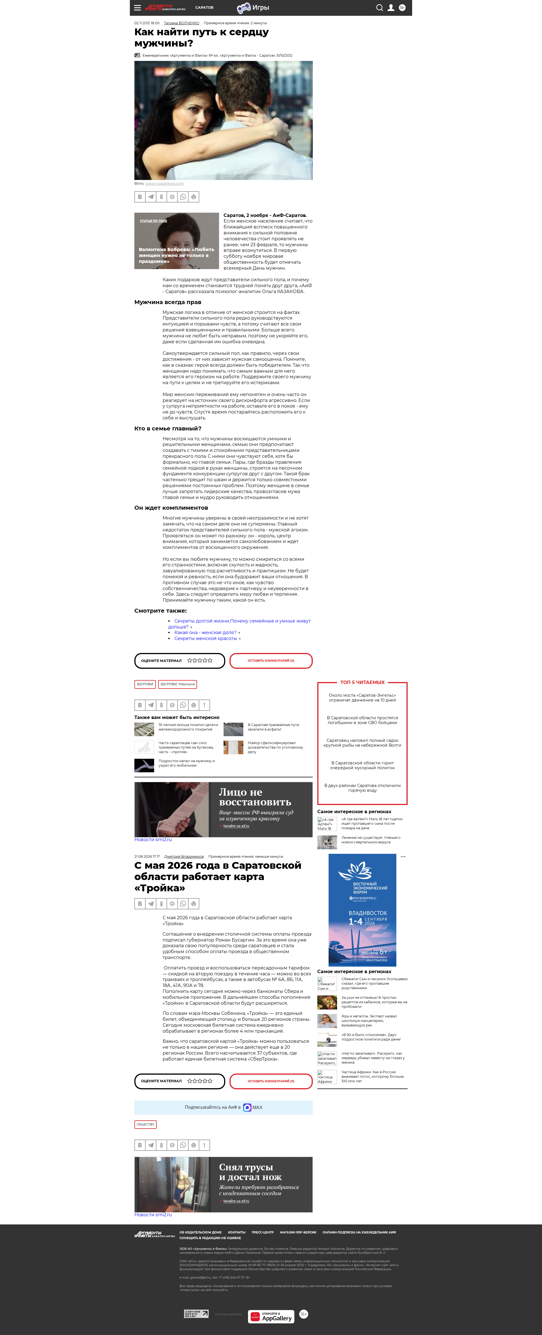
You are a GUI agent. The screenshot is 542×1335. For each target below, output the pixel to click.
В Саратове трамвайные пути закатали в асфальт (273, 727)
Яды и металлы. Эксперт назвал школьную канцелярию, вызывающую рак (369, 1020)
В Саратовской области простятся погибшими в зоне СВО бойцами (362, 720)
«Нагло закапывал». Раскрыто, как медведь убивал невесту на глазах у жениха (373, 1058)
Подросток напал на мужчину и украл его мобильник (187, 763)
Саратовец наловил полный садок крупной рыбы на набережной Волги (362, 743)
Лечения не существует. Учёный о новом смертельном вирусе (371, 839)
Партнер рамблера (228, 1314)
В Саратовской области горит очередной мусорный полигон (362, 765)
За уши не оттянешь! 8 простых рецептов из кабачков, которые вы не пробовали (374, 1002)
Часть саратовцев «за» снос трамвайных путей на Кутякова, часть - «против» (186, 747)
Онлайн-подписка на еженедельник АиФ (359, 1232)
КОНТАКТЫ (236, 1232)
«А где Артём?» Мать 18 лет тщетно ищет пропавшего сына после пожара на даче (372, 823)
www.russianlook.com (164, 183)
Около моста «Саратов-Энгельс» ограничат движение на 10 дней (362, 698)
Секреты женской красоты (205, 638)
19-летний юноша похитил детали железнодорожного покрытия (188, 727)
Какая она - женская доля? (205, 632)
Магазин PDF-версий (298, 1232)
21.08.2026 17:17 (147, 856)
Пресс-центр (263, 1232)
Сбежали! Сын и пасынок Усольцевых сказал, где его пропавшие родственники (375, 983)
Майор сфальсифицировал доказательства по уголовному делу (275, 747)
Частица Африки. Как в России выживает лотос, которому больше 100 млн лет (373, 1076)
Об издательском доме (201, 1232)
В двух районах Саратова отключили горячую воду (362, 788)
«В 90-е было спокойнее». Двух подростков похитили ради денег (371, 1037)
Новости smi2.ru (153, 839)
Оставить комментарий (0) (271, 661)
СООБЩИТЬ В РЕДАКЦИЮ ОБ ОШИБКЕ (210, 1238)
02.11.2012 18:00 (146, 23)
